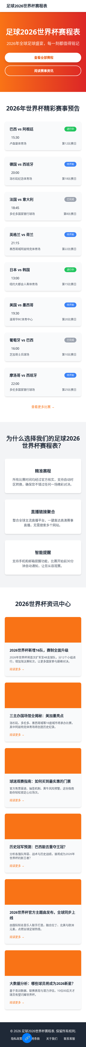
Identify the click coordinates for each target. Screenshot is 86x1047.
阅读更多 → (17, 669)
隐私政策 (16, 1038)
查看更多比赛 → (43, 407)
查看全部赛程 (43, 57)
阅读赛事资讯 (43, 71)
